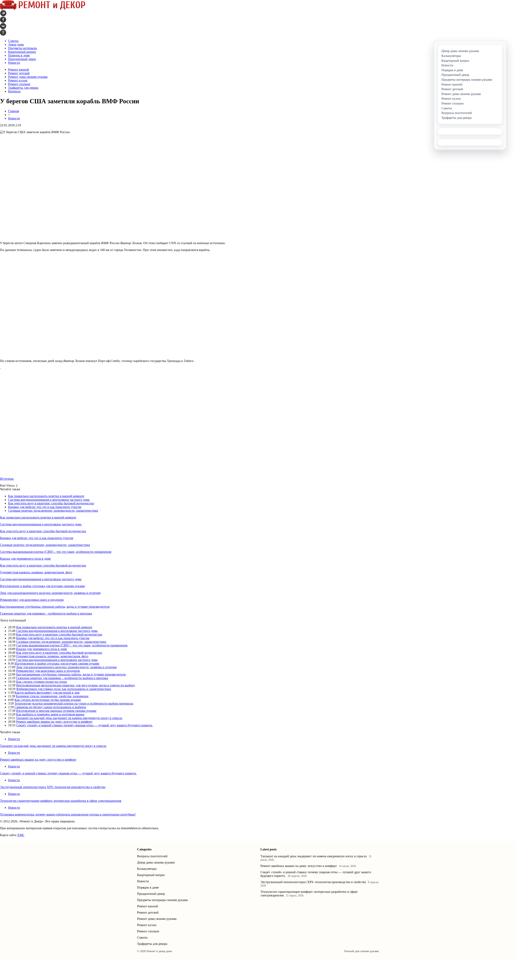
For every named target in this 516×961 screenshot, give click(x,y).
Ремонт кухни (17, 80)
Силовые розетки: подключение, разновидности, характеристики (53, 510)
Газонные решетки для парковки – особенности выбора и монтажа (46, 613)
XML (20, 835)
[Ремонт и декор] (42, 9)
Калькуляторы (147, 868)
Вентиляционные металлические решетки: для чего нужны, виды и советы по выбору (75, 685)
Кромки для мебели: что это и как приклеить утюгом (44, 507)
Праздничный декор (151, 893)
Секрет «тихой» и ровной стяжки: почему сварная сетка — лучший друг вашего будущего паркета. (84, 725)
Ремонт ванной (18, 69)
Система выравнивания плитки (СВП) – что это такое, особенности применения (55, 551)
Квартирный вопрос (151, 875)
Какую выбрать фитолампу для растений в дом (47, 692)
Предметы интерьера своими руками (162, 900)
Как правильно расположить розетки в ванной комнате (46, 496)
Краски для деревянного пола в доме (25, 558)
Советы (142, 937)
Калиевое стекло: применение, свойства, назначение (52, 696)
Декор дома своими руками (156, 862)
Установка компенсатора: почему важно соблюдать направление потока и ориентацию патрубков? (68, 814)
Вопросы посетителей (152, 856)
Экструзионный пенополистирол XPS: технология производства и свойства (52, 787)
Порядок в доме (148, 887)
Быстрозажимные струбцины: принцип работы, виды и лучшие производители (55, 606)
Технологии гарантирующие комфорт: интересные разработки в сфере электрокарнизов (60, 800)
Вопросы (14, 91)
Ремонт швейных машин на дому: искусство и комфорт (54, 721)
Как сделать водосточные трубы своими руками (48, 700)
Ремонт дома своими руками (28, 76)
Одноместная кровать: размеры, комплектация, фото (36, 572)
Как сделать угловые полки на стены (41, 681)
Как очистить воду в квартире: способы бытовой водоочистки (51, 503)
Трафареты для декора (23, 87)
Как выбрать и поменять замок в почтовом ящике (50, 714)
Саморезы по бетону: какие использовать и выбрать (50, 707)
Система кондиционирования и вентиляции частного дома (48, 499)
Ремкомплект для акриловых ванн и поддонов (32, 599)
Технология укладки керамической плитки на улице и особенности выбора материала (74, 703)
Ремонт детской (19, 73)
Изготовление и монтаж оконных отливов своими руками (56, 710)
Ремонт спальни (19, 84)
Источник (7, 478)
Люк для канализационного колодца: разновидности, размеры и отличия (50, 593)
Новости (14, 118)
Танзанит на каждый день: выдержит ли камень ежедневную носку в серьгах (69, 718)
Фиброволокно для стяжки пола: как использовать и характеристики (63, 689)
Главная (13, 111)
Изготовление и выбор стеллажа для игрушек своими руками (42, 586)
